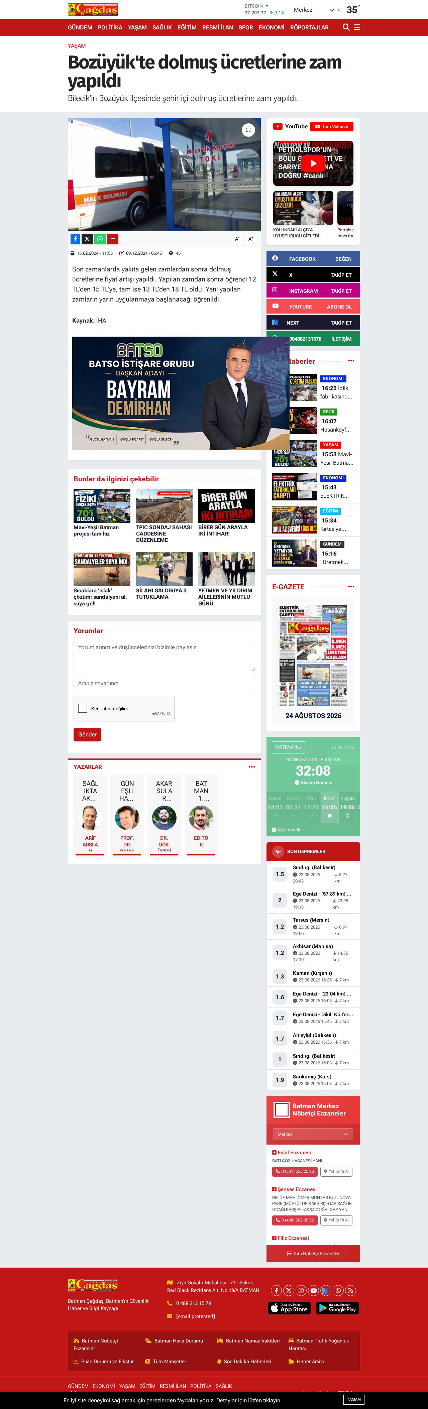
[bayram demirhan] (181, 393)
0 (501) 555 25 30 (298, 1171)
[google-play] (337, 1308)
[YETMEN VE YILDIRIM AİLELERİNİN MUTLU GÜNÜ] (226, 568)
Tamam (354, 1399)
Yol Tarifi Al (339, 1171)
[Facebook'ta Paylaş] (75, 239)
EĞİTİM (187, 27)
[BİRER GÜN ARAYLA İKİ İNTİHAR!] (226, 505)
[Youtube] (313, 1290)
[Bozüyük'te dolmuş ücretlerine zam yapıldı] (164, 174)
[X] (288, 1290)
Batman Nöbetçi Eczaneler (96, 1344)
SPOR (246, 27)
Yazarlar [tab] (88, 767)
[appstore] (289, 1308)
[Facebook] (276, 1290)
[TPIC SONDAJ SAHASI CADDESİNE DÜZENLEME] (164, 505)
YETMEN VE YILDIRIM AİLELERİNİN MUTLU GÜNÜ (225, 596)
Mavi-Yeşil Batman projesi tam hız (96, 530)
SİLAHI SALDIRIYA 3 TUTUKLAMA (161, 593)
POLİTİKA (110, 27)
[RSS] (350, 1290)
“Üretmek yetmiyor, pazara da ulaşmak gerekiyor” (333, 558)
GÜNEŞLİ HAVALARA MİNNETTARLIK (127, 791)
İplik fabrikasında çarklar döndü (335, 393)
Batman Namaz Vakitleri (253, 1341)
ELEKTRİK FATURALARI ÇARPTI (335, 492)
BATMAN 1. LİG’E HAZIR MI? (201, 791)
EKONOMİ (272, 27)
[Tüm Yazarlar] (252, 767)
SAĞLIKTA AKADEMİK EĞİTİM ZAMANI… (90, 791)
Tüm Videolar (335, 126)
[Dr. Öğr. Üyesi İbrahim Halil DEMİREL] (164, 817)
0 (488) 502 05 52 (298, 1220)
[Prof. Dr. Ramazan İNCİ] (127, 817)
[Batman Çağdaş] (93, 9)
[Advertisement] (40, 142)
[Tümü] (351, 361)
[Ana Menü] (355, 27)
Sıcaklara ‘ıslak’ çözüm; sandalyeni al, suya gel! (100, 596)
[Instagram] (301, 1290)
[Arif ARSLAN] (90, 817)
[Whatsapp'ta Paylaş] (100, 239)
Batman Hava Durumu (178, 1341)
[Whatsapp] (338, 1290)
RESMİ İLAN (217, 27)
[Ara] (347, 27)
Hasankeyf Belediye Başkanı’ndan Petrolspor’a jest (336, 426)
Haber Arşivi (310, 1362)
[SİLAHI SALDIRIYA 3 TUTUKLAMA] (164, 568)
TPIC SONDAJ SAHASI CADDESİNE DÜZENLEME (164, 533)
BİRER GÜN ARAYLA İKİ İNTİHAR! (223, 530)
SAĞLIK (162, 27)
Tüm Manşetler (169, 1362)
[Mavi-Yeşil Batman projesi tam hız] (102, 505)
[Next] (325, 1290)
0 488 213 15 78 (193, 1303)
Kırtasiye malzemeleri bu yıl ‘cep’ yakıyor (335, 525)
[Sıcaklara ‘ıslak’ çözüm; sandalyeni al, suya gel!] (102, 568)
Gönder (87, 734)
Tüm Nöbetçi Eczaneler (316, 1254)
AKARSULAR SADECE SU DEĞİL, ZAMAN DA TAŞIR (164, 791)
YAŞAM (137, 27)
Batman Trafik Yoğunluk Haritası (319, 1344)
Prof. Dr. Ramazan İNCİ (127, 843)
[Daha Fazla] (112, 239)
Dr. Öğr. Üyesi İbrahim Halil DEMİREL (164, 843)
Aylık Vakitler (290, 829)
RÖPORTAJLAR (309, 27)
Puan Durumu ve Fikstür (107, 1362)
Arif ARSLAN (90, 843)
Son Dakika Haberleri (247, 1362)
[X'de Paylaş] (87, 239)
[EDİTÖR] (201, 817)
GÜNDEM (80, 27)
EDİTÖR (201, 841)
